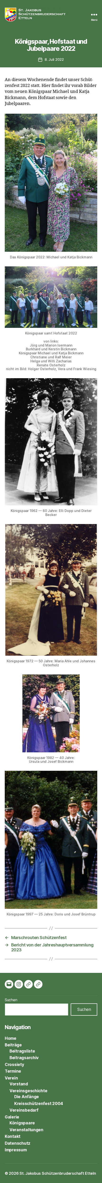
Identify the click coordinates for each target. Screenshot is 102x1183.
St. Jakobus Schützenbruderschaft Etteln (57, 1173)
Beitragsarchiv (24, 1057)
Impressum (16, 1150)
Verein (11, 1078)
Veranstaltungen (26, 1129)
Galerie (12, 1117)
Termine (13, 1071)
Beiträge (13, 1045)
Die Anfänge (26, 1096)
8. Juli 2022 (54, 59)
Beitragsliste (22, 1051)
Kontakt (12, 1136)
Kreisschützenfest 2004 (38, 1103)
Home (10, 1038)
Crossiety (14, 1064)
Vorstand (18, 1084)
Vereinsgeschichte (28, 1090)
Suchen (11, 999)
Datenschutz (17, 1143)
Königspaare (22, 1123)
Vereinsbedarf (23, 1110)
